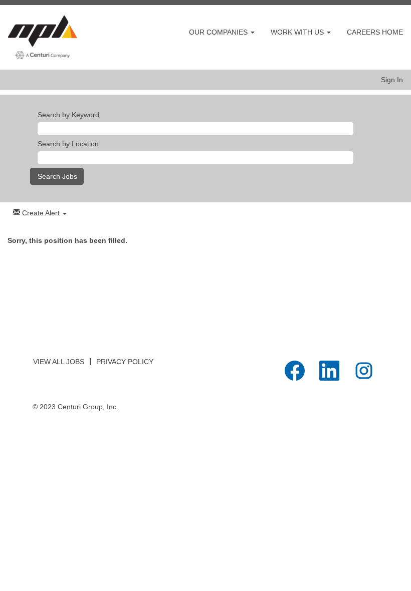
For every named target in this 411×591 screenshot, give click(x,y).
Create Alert (41, 213)
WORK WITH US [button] (298, 32)
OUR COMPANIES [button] (219, 32)
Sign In (392, 80)
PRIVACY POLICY (124, 362)
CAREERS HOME (375, 32)
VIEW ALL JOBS (58, 362)
